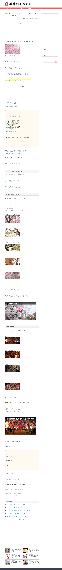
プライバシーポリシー (8, 569)
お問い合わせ (42, 8)
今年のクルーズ (8, 164)
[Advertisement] (22, 31)
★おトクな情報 (20, 8)
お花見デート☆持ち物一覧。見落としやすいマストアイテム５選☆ (19, 507)
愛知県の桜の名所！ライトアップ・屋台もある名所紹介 (17, 504)
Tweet (11, 536)
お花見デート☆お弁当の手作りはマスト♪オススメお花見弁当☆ (19, 510)
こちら (48, 51)
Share (22, 536)
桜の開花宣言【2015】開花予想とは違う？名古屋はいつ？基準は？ (19, 513)
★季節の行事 (9, 8)
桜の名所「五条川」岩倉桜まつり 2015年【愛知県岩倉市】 (18, 516)
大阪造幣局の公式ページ (9, 186)
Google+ (34, 536)
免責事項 (13, 569)
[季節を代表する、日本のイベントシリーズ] (18, 3)
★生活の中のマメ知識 (31, 8)
